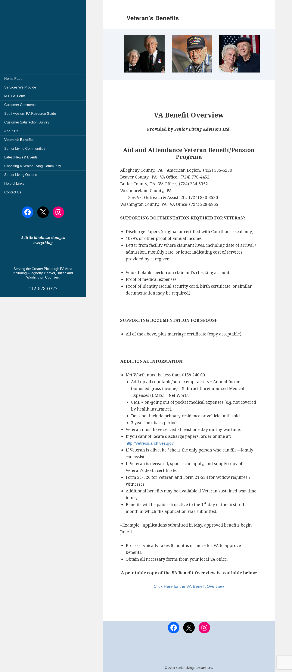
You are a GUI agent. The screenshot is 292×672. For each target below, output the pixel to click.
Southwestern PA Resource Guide (30, 113)
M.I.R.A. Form (14, 96)
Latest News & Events (21, 157)
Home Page (13, 78)
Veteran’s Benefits (19, 140)
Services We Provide (20, 87)
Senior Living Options (20, 175)
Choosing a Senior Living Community (32, 166)
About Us (11, 131)
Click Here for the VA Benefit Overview (189, 586)
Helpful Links (14, 183)
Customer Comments (20, 105)
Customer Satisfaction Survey (26, 122)
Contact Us (12, 192)
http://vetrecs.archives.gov (150, 443)
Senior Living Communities (24, 148)
